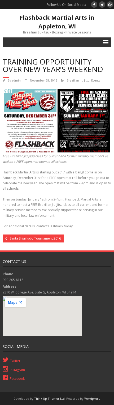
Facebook (17, 378)
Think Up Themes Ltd (49, 398)
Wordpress (92, 398)
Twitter (15, 361)
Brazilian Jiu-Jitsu (78, 80)
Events (95, 80)
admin (16, 80)
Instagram (17, 370)
